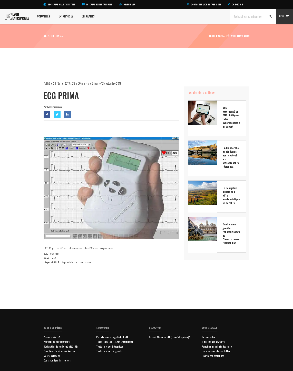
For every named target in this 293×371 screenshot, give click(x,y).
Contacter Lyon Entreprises (206, 4)
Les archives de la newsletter (216, 351)
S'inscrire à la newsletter (61, 4)
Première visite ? (52, 337)
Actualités (43, 16)
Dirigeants (88, 16)
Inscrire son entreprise (99, 4)
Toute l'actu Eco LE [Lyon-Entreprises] (114, 341)
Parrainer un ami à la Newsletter (217, 346)
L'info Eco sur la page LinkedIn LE (112, 337)
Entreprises (65, 16)
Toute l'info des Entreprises (109, 346)
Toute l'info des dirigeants (109, 351)
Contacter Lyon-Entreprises (57, 360)
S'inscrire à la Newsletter (214, 341)
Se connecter (208, 337)
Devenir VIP (129, 4)
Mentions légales (52, 356)
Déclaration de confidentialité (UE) (60, 346)
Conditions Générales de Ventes (59, 351)
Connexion (237, 4)
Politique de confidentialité (57, 341)
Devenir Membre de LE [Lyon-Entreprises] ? (170, 337)
